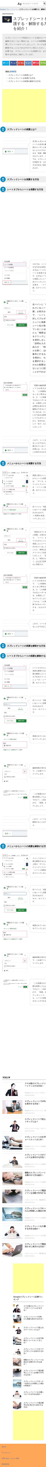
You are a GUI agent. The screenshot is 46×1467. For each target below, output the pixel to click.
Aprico (4, 1447)
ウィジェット (6, 1452)
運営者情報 (5, 1464)
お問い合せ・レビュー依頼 (10, 1458)
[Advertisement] (28, 1278)
